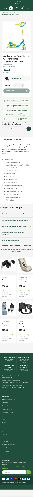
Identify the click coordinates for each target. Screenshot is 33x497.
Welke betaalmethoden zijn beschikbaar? (16, 220)
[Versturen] (28, 472)
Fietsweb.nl (9, 482)
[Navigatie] (28, 8)
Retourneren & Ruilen (7, 412)
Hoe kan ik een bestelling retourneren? (16, 226)
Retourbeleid (5, 451)
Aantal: (7, 85)
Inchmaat (4, 416)
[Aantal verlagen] (15, 85)
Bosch (21, 321)
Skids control (7, 64)
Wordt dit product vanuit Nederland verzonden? (16, 233)
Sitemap (4, 422)
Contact (4, 419)
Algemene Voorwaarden (8, 444)
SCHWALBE (5, 321)
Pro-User (5, 277)
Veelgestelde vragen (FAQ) (9, 399)
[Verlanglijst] (17, 8)
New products (11, 12)
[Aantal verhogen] (23, 85)
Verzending (5, 402)
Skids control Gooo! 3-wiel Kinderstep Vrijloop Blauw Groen (11, 14)
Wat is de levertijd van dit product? (16, 214)
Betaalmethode (6, 406)
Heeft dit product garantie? (16, 240)
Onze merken (5, 437)
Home (4, 12)
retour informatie (10, 106)
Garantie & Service (7, 409)
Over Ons (4, 434)
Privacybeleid (5, 441)
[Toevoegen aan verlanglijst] (28, 56)
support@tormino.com (14, 380)
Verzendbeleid (5, 448)
